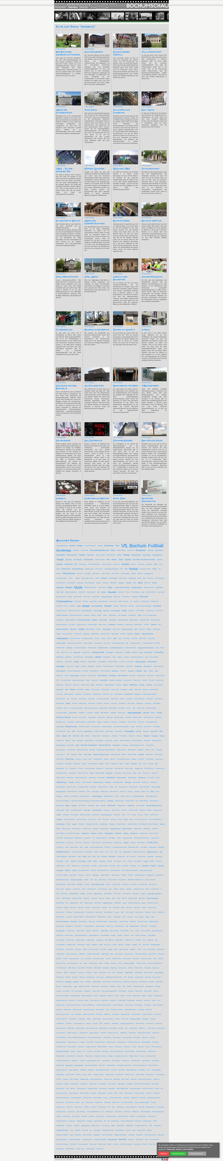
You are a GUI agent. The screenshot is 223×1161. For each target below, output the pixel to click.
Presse (84, 7)
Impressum (145, 1159)
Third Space (90, 110)
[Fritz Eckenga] (60, 16)
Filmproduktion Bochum (87, 1159)
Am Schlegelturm (94, 385)
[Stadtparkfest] (158, 16)
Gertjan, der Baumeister (120, 278)
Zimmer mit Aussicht (124, 329)
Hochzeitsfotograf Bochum (112, 1159)
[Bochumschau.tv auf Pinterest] (167, 1159)
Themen (72, 7)
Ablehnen (164, 1154)
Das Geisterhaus (93, 440)
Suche (93, 7)
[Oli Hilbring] (88, 16)
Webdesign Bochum (60, 1159)
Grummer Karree (122, 440)
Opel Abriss (91, 276)
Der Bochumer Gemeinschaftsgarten (68, 53)
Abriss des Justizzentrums (64, 111)
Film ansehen (61, 49)
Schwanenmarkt (150, 168)
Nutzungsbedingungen (134, 1159)
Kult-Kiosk (148, 110)
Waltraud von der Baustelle (66, 387)
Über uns (96, 4)
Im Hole (146, 329)
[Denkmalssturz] (102, 16)
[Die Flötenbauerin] (144, 16)
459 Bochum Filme (79, 4)
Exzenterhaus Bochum (96, 498)
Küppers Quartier (94, 168)
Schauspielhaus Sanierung (121, 111)
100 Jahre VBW (121, 168)
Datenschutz (124, 1159)
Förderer (113, 4)
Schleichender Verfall (121, 53)
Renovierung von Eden (125, 385)
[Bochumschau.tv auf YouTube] (165, 1159)
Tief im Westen (60, 4)
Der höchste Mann (152, 440)
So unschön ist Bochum (68, 220)
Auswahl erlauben (178, 1154)
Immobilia (61, 498)
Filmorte (60, 7)
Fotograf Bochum (99, 1159)
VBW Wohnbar (150, 385)
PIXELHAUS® (70, 1159)
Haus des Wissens (93, 52)
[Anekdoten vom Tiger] (130, 16)
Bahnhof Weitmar (152, 220)
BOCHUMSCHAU (147, 6)
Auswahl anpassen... (197, 1154)
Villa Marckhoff (152, 52)
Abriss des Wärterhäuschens (94, 222)
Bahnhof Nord (121, 220)
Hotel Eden (119, 498)
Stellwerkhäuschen (67, 276)
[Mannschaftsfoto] (74, 16)
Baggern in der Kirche (96, 329)
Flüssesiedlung (64, 329)
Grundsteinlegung (152, 276)
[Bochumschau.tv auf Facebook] (162, 1159)
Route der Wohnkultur (149, 500)
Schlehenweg (63, 440)
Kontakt (104, 4)
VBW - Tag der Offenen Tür (64, 170)
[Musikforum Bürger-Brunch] (116, 16)
